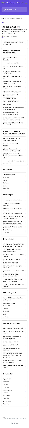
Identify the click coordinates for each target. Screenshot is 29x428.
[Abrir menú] (26, 3)
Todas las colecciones (7, 18)
